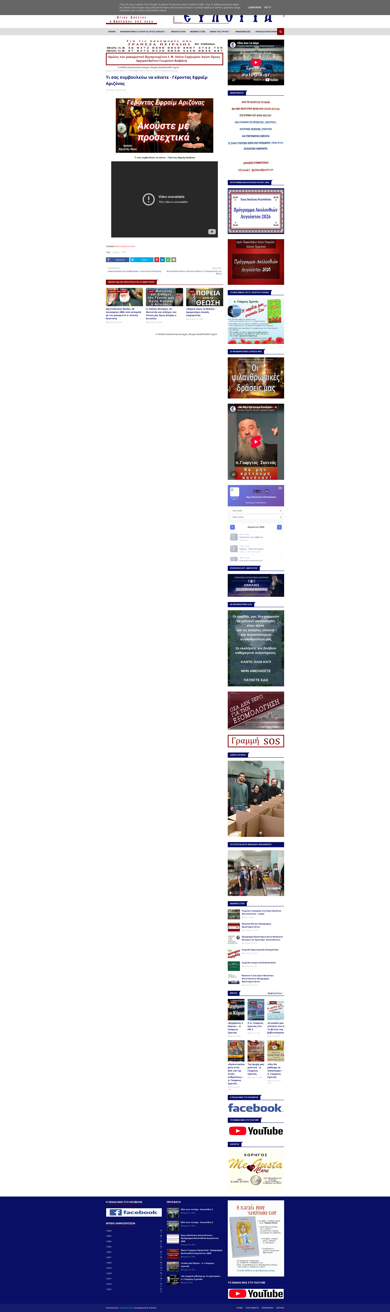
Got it (267, 7)
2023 (134, 1246)
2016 (134, 1284)
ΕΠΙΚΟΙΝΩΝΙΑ (267, 1308)
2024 (134, 1241)
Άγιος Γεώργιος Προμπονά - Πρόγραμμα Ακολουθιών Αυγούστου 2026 (201, 1252)
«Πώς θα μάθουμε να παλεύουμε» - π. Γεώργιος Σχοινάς (275, 1070)
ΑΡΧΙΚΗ (240, 1308)
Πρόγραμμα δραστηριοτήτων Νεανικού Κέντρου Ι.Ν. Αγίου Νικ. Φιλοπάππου (262, 938)
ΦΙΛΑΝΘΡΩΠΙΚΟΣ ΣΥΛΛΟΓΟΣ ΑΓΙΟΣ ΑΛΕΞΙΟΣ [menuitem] (142, 31)
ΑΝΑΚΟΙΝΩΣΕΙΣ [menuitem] (243, 31)
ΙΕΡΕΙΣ (122, 70)
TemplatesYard (126, 1308)
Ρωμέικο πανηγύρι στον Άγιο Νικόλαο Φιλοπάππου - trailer (261, 912)
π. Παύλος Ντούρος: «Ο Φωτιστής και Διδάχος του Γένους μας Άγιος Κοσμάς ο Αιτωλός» (161, 313)
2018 (134, 1273)
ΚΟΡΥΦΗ (280, 1308)
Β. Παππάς (151, 1308)
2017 (134, 1278)
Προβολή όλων (274, 993)
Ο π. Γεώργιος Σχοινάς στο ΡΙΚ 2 (255, 1026)
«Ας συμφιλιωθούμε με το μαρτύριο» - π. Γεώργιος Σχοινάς (201, 1277)
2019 (134, 1268)
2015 (134, 1289)
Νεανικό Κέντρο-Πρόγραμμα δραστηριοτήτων (256, 925)
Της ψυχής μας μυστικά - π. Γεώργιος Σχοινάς (256, 1069)
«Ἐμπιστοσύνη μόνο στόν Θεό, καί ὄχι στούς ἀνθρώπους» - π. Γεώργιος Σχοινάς (236, 1074)
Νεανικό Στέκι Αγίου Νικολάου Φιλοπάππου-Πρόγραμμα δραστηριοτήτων (258, 978)
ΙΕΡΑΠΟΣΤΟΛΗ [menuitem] (178, 31)
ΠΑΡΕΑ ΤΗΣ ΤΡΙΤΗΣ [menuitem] (219, 31)
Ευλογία (111, 90)
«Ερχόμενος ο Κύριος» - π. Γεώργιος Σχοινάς (235, 1028)
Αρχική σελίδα (112, 70)
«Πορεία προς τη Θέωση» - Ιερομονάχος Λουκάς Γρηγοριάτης (201, 312)
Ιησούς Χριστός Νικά (125, 246)
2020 (134, 1262)
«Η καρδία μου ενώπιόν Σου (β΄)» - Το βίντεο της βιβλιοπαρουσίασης (279, 1028)
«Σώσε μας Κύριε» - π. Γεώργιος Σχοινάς (197, 1265)
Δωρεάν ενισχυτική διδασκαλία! (259, 962)
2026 (134, 1230)
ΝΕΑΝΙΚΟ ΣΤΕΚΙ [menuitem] (197, 31)
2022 (134, 1252)
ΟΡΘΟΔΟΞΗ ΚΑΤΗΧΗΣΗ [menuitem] (267, 31)
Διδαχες (116, 252)
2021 (134, 1257)
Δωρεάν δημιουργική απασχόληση (260, 949)
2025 (134, 1236)
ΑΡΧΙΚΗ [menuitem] (111, 31)
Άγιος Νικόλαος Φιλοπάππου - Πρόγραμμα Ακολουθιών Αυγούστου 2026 (200, 1238)
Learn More (254, 7)
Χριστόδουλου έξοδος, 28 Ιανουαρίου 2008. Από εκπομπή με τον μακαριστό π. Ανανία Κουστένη (123, 313)
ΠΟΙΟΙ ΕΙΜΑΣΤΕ (252, 1308)
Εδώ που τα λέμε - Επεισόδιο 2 (197, 1209)
